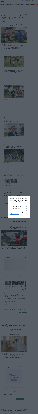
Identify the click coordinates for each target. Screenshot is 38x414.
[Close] (29, 197)
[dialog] (19, 207)
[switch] (26, 206)
